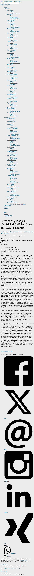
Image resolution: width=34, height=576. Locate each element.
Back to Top (4, 571)
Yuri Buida (9, 14)
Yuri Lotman (10, 85)
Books (11, 11)
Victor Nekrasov (11, 118)
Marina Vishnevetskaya (13, 187)
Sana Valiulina (10, 184)
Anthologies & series (12, 202)
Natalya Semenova (11, 151)
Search (2, 3)
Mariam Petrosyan (11, 140)
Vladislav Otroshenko (12, 128)
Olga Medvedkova (11, 103)
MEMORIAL (10, 107)
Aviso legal (3, 568)
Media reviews (13, 17)
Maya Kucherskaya (12, 80)
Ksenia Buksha (11, 20)
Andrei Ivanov (10, 58)
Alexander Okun (11, 121)
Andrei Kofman (11, 67)
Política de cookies (17, 568)
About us (6, 208)
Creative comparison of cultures (18, 204)
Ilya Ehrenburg (10, 46)
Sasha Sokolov (10, 168)
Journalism (12, 181)
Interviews (12, 78)
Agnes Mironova (11, 108)
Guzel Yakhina (10, 200)
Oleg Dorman (10, 37)
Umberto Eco (10, 41)
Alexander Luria (11, 90)
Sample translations (15, 13)
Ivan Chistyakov (11, 23)
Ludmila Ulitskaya (11, 175)
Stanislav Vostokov (12, 197)
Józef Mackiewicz (11, 94)
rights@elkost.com (23, 560)
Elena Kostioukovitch (12, 74)
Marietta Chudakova (12, 33)
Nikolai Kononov (11, 71)
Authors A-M (7, 8)
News (5, 7)
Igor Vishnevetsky (11, 191)
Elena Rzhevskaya (11, 147)
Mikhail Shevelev (11, 160)
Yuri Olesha (10, 124)
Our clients (6, 207)
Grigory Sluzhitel (11, 165)
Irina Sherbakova (11, 155)
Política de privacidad (9, 568)
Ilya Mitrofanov (11, 113)
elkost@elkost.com (4, 564)
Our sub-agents (7, 205)
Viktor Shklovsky (11, 164)
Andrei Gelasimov (11, 50)
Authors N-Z (7, 117)
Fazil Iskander (10, 53)
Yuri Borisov (10, 10)
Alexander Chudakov (12, 28)
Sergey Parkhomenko (12, 135)
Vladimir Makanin (11, 98)
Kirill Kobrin (10, 64)
